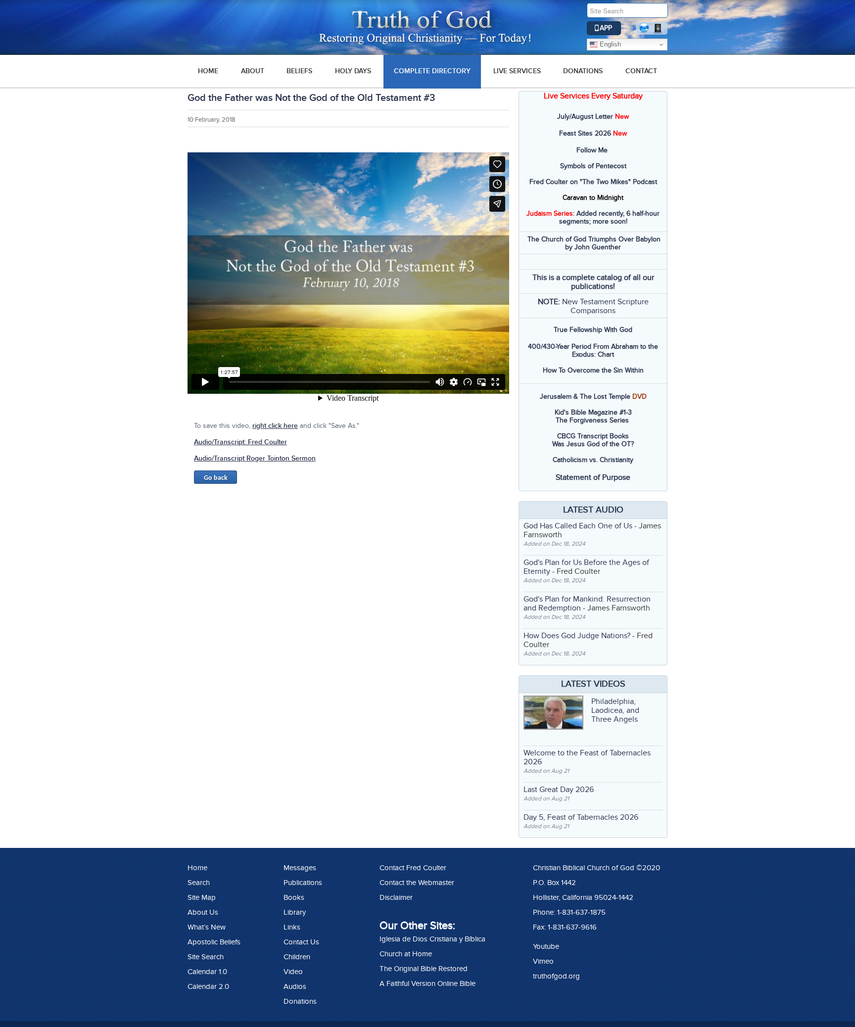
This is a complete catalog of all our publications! (593, 282)
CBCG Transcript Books (593, 436)
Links (292, 927)
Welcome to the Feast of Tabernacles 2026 (587, 757)
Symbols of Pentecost (593, 166)
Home (197, 867)
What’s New (207, 927)
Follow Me (592, 150)
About (252, 71)
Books (294, 897)
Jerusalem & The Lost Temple (585, 396)
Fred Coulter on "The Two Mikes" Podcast (593, 182)
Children (297, 956)
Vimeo (543, 961)
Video (293, 971)
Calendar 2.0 (208, 986)
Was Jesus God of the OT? (593, 444)
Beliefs (299, 71)
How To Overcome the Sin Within (593, 370)
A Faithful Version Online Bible (427, 983)
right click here (275, 425)
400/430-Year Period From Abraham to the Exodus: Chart (593, 350)
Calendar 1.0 (207, 971)
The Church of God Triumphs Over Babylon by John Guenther (594, 243)
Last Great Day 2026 (558, 789)
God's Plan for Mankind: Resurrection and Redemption (587, 603)
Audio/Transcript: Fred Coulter (240, 442)
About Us (203, 912)
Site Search (206, 956)
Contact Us (301, 941)
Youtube (546, 946)
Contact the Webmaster (417, 882)
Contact (641, 71)
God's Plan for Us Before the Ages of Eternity (586, 567)
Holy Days (353, 71)
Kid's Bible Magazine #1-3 (593, 412)
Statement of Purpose (593, 477)
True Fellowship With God (593, 330)
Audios (295, 986)
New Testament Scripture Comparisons (605, 306)
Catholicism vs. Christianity (593, 460)
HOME (208, 71)
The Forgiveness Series (592, 420)
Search (199, 882)
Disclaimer (396, 897)
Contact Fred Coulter (413, 867)
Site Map (202, 897)
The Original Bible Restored (424, 968)
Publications (303, 882)
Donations (583, 71)
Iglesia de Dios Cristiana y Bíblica (432, 938)
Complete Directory (432, 71)
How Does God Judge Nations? (576, 636)
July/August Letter (585, 116)
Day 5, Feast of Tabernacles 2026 (580, 817)
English (609, 44)
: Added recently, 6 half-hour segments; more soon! (593, 217)
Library (295, 912)
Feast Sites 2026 (585, 133)
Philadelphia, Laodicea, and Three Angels (615, 710)
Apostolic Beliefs (214, 941)
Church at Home (406, 953)
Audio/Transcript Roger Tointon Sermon (255, 458)
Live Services (517, 71)
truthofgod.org (556, 976)
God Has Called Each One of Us (577, 526)
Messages (300, 867)
